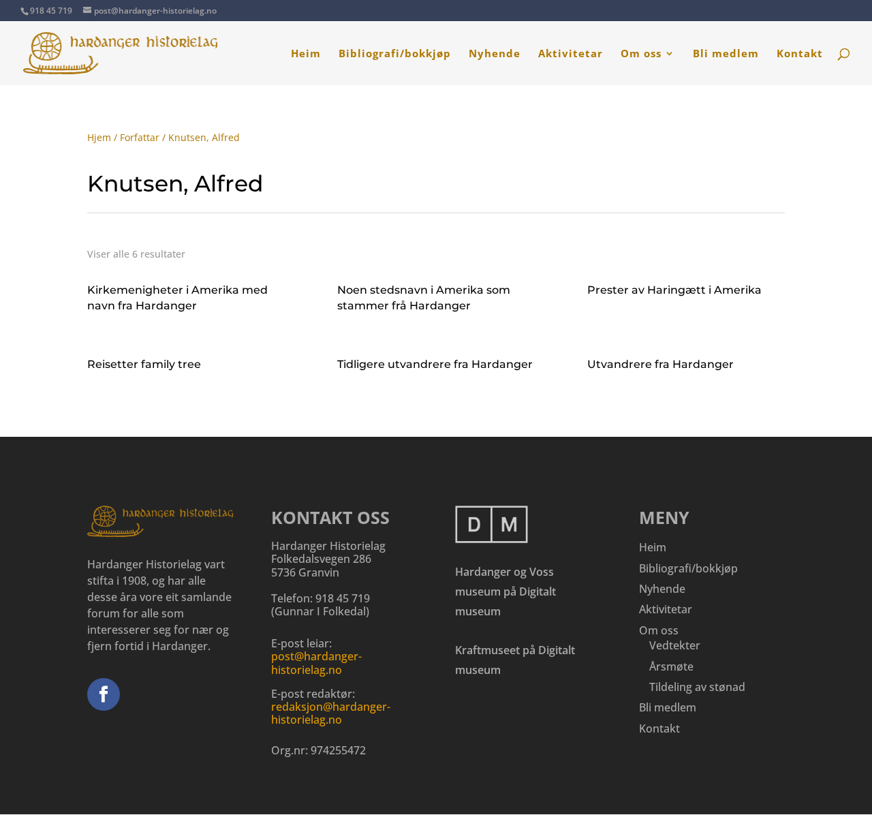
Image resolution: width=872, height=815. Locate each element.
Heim (306, 54)
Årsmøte (671, 666)
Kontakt (800, 54)
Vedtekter (674, 645)
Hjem (99, 137)
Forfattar (139, 137)
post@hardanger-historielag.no (316, 663)
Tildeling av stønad (697, 686)
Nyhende (494, 54)
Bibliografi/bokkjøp (395, 54)
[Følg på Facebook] (103, 694)
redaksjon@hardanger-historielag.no (330, 713)
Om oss (641, 54)
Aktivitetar (570, 54)
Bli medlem (726, 54)
